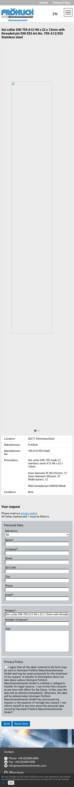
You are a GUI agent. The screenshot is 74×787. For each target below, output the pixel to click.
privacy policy (29, 513)
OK (11, 782)
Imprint (44, 2)
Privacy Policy (61, 2)
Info (3, 782)
